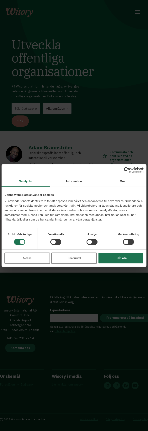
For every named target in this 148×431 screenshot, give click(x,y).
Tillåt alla (121, 258)
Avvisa (27, 258)
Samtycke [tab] (25, 181)
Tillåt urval (74, 258)
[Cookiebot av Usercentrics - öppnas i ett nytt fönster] (127, 170)
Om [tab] (122, 181)
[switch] (55, 242)
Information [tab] (74, 181)
